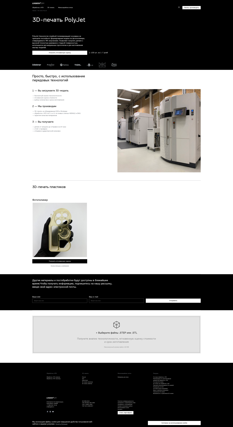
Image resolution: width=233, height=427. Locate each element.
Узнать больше (61, 424)
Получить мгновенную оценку (60, 53)
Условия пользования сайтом (125, 406)
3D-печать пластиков (87, 382)
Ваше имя (36, 297)
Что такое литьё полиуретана (160, 388)
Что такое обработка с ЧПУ (160, 377)
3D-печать (50, 7)
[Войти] (179, 7)
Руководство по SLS (158, 387)
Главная (34, 10)
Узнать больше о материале (60, 266)
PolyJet (84, 377)
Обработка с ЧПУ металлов (53, 377)
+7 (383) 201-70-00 (52, 405)
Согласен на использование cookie (174, 423)
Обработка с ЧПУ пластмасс (54, 378)
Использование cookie (123, 407)
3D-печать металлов (87, 383)
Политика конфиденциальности (126, 401)
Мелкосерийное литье (65, 7)
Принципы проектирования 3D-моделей (163, 385)
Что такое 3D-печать (158, 382)
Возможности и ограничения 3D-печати (163, 393)
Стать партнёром (125, 413)
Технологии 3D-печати (159, 391)
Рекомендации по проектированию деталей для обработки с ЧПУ (162, 379)
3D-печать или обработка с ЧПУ (161, 383)
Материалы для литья (123, 377)
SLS (83, 378)
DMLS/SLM (85, 380)
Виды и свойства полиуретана (160, 390)
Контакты (120, 409)
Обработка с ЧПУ (38, 7)
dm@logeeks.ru (50, 406)
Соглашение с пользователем (125, 404)
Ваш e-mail (93, 297)
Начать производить (191, 7)
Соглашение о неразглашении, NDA (126, 402)
